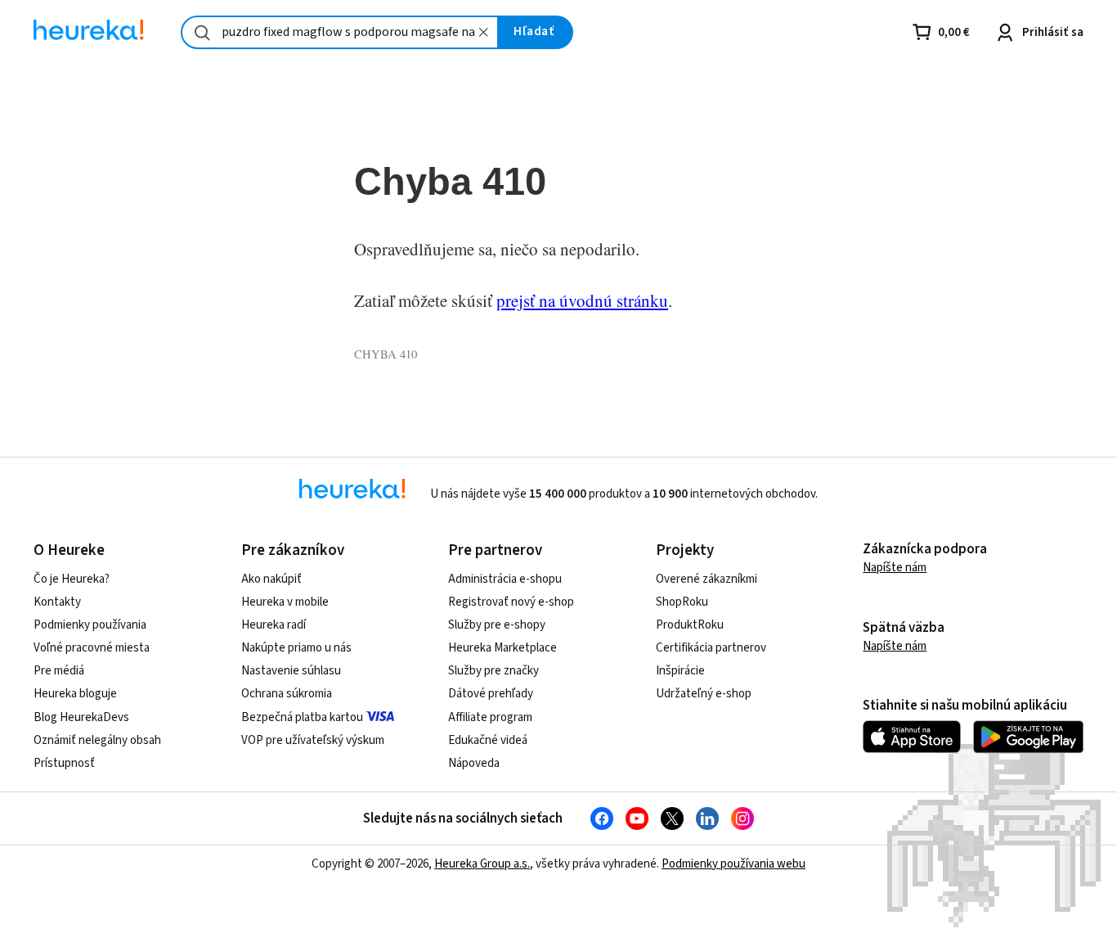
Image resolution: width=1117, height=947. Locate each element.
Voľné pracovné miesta (92, 647)
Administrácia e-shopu (505, 579)
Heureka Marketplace (502, 647)
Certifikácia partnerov (711, 647)
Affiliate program (490, 717)
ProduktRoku (690, 625)
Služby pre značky (493, 670)
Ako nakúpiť (271, 579)
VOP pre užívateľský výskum (312, 740)
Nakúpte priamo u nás (296, 647)
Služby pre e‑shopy (496, 625)
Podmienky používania (90, 625)
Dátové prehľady (490, 693)
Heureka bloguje (75, 693)
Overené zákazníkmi (706, 579)
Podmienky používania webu (733, 864)
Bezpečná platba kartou (302, 717)
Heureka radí (273, 625)
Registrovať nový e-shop (511, 602)
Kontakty (57, 602)
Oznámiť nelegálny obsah (97, 740)
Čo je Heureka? (72, 579)
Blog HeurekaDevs (81, 717)
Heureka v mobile (285, 602)
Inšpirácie (680, 670)
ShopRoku (682, 602)
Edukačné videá (487, 740)
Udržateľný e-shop (703, 693)
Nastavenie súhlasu (291, 670)
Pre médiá (59, 670)
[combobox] (340, 32)
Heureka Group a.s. (482, 864)
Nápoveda (474, 763)
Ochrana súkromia (286, 693)
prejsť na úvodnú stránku (582, 300)
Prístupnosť (64, 763)
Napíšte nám (894, 567)
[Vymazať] (483, 32)
